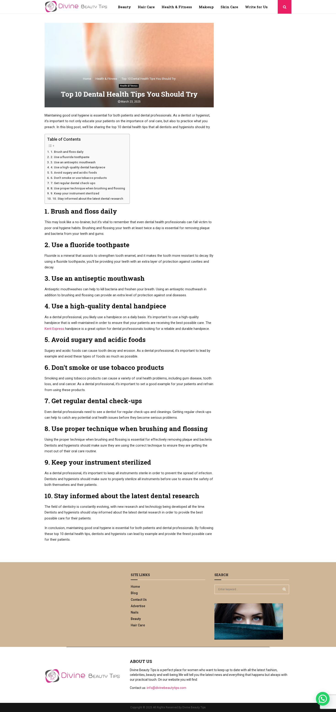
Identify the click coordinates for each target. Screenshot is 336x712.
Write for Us (256, 7)
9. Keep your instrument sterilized (75, 193)
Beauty (124, 7)
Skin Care (229, 7)
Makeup (206, 7)
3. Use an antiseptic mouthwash (73, 162)
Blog (134, 593)
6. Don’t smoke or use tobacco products (79, 178)
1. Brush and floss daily (67, 152)
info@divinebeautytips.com (166, 688)
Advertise (138, 606)
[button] (323, 699)
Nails (135, 612)
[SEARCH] (284, 589)
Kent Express (54, 329)
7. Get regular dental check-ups (73, 183)
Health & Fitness (177, 7)
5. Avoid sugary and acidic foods (74, 172)
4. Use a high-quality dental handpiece (78, 167)
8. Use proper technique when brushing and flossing (88, 188)
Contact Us (139, 599)
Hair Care (146, 7)
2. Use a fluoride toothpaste (70, 157)
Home (135, 586)
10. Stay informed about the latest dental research (87, 198)
